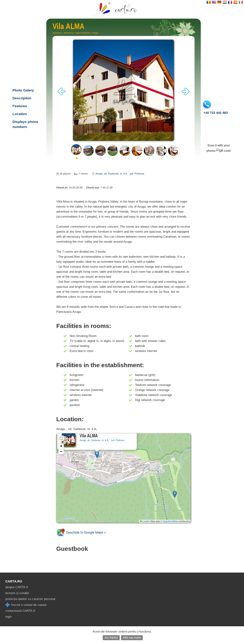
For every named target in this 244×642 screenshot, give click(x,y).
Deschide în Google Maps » (85, 532)
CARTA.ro (13, 581)
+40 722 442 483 (215, 113)
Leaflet (145, 521)
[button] (97, 454)
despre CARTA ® (16, 587)
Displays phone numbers (25, 124)
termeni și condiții (17, 593)
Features (20, 106)
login (8, 616)
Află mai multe (132, 637)
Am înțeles (111, 637)
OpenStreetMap (170, 521)
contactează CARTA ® (20, 610)
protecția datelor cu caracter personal (30, 599)
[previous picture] (61, 94)
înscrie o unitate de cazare (28, 605)
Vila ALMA (26, 70)
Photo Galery (23, 90)
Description (22, 98)
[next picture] (185, 94)
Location (20, 114)
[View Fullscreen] (61, 438)
